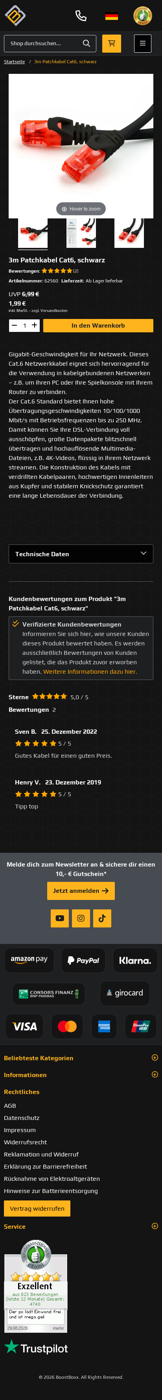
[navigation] (111, 15)
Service (15, 1226)
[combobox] (50, 43)
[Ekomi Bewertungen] (81, 1286)
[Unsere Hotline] (81, 15)
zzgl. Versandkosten (49, 310)
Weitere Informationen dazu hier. (90, 671)
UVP (14, 294)
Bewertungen (24, 271)
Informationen (25, 1075)
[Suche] (86, 43)
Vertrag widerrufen (37, 1208)
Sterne (19, 697)
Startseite (14, 61)
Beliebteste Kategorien (39, 1058)
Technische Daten (42, 554)
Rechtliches (21, 1092)
